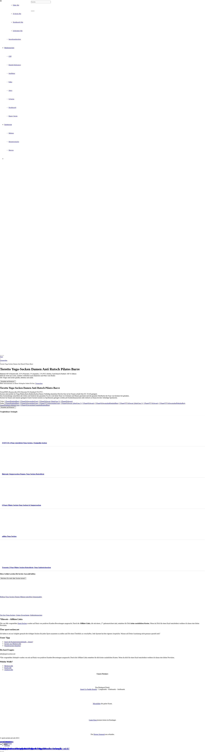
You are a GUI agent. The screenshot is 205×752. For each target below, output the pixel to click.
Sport (2, 742)
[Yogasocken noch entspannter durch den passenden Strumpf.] (54, 72)
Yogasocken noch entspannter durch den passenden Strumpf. (30, 748)
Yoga (8, 742)
